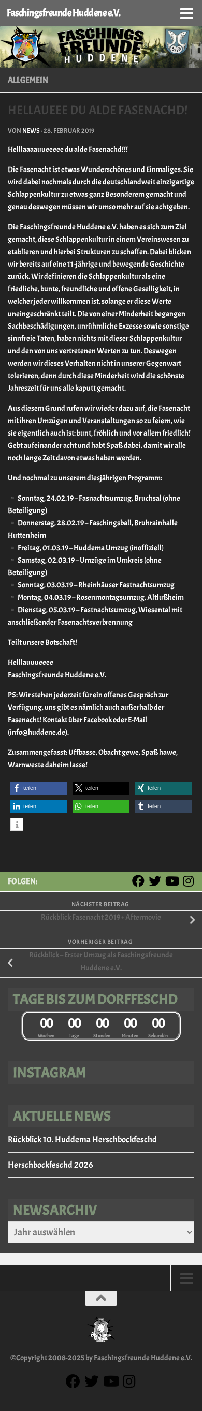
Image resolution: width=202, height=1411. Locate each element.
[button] (38, 788)
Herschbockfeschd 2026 (50, 1164)
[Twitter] (155, 881)
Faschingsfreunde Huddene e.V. (64, 13)
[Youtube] (171, 881)
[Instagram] (188, 881)
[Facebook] (138, 881)
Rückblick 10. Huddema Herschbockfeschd (82, 1139)
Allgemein (28, 80)
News (31, 131)
